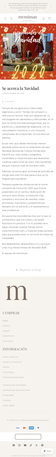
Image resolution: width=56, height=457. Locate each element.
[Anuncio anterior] (5, 7)
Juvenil (6, 331)
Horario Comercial (12, 362)
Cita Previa (8, 372)
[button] (5, 18)
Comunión (8, 341)
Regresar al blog (30, 269)
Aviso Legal (8, 405)
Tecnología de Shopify (36, 456)
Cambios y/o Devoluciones (16, 390)
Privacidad (8, 395)
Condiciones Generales (14, 385)
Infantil (6, 326)
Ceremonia (8, 336)
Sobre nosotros (10, 357)
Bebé (5, 320)
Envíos (6, 367)
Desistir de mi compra (28, 437)
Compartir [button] (10, 101)
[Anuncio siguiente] (51, 7)
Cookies (7, 400)
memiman (22, 456)
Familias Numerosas (13, 377)
